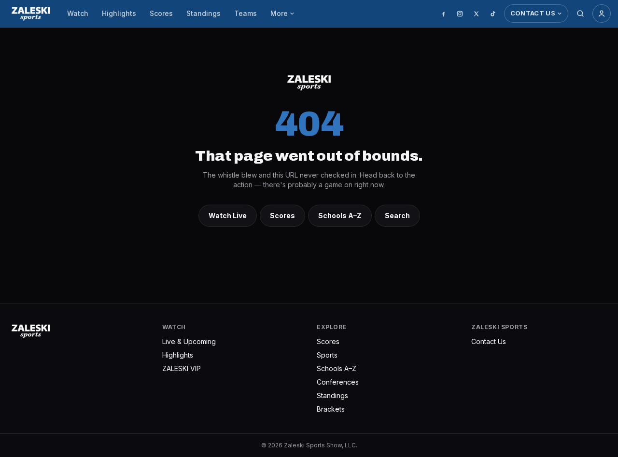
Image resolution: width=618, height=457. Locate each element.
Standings (203, 13)
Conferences (338, 382)
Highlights (119, 13)
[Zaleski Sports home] (31, 13)
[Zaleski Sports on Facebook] (443, 13)
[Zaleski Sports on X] (476, 13)
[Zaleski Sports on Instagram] (460, 13)
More (279, 13)
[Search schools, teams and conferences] (580, 13)
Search (397, 215)
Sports (327, 355)
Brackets (331, 409)
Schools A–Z (340, 215)
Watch (77, 13)
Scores (161, 13)
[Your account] (601, 13)
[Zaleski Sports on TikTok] (493, 13)
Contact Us (532, 13)
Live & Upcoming (189, 341)
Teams (245, 13)
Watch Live (228, 215)
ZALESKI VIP (181, 368)
